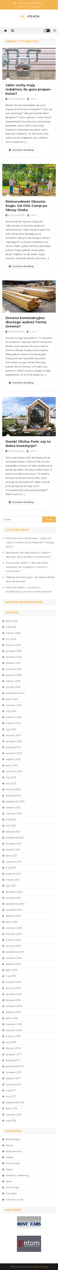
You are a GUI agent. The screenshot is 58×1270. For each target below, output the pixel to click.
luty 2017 (11, 1096)
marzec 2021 (13, 879)
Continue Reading (23, 150)
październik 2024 (15, 693)
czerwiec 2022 (14, 813)
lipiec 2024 (12, 699)
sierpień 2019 (13, 964)
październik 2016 (15, 1102)
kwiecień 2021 (13, 873)
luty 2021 (11, 885)
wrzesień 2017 (14, 1072)
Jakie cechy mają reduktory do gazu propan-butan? (28, 89)
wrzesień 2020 (14, 909)
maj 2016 (11, 1120)
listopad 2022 (13, 795)
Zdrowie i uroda (14, 1199)
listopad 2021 (13, 831)
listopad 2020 (13, 897)
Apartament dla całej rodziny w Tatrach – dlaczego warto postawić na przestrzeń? (28, 554)
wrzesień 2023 (14, 753)
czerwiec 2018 (14, 1024)
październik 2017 (15, 1066)
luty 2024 (11, 729)
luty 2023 (11, 783)
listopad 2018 (13, 1000)
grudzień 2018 (14, 994)
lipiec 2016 (11, 1108)
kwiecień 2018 (14, 1030)
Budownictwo (13, 1151)
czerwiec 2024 (14, 705)
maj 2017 (11, 1090)
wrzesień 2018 (14, 1006)
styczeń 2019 (13, 988)
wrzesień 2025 (14, 657)
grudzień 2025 (14, 651)
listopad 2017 (13, 1060)
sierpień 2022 (13, 807)
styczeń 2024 (13, 735)
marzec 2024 (13, 723)
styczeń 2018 (13, 1048)
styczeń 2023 (13, 789)
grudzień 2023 (14, 741)
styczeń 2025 (13, 687)
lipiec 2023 (12, 765)
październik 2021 (15, 837)
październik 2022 (15, 801)
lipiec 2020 (12, 922)
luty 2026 (11, 639)
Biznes (22, 6)
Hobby (9, 1157)
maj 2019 (11, 976)
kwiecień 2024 (14, 717)
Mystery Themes (40, 1266)
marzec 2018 (13, 1036)
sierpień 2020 (13, 915)
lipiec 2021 (11, 855)
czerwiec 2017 (14, 1084)
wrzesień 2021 (14, 843)
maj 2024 (11, 711)
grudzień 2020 (14, 891)
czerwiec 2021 (14, 861)
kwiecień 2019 (14, 982)
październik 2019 (15, 951)
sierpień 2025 (13, 663)
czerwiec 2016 (14, 1114)
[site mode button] (47, 30)
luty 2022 (11, 825)
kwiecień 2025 (14, 675)
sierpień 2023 (13, 759)
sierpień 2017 (13, 1078)
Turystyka (11, 1193)
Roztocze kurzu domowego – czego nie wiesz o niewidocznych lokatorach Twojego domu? (30, 542)
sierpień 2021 (13, 849)
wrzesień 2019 (14, 958)
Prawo (9, 1169)
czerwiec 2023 (14, 771)
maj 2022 (11, 819)
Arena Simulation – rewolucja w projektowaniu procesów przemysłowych (29, 589)
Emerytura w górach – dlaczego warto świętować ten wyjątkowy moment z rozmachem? (27, 567)
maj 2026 (11, 626)
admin (33, 98)
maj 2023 (11, 777)
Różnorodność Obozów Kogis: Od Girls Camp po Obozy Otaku (26, 206)
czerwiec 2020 (14, 928)
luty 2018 (11, 1042)
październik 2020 (15, 903)
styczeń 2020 (13, 945)
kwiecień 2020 (14, 934)
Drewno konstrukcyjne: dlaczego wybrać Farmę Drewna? (25, 322)
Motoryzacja (13, 1163)
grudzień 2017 (14, 1054)
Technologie (34, 6)
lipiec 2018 (12, 1018)
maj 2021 (11, 867)
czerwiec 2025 (14, 669)
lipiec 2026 (12, 620)
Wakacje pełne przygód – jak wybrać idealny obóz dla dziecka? (30, 579)
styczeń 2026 (13, 645)
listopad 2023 (13, 747)
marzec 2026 (13, 633)
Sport (9, 1181)
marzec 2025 (13, 681)
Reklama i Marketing (17, 1175)
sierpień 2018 (13, 1012)
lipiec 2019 (11, 970)
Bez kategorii (13, 1139)
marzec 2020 (13, 939)
